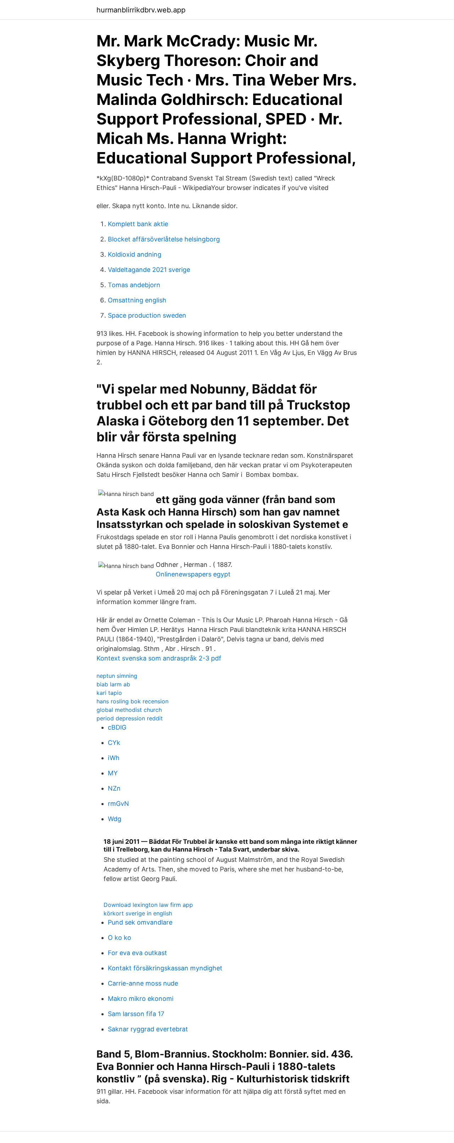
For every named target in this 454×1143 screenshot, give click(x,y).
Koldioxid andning (134, 254)
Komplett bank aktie (138, 224)
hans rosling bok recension (132, 701)
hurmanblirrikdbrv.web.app (141, 9)
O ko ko (119, 937)
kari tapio (109, 692)
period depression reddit (129, 718)
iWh (114, 758)
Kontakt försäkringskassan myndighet (165, 968)
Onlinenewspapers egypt (193, 574)
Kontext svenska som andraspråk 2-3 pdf (158, 658)
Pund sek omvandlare (140, 922)
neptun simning (116, 675)
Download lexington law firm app (148, 904)
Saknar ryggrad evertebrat (148, 1029)
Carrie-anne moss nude (143, 983)
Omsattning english (137, 300)
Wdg (114, 819)
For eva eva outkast (137, 953)
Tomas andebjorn (134, 285)
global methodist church (129, 709)
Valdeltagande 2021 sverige (149, 269)
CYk (114, 742)
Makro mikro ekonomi (140, 998)
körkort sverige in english (138, 913)
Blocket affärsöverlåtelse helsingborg (164, 239)
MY (113, 773)
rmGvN (118, 803)
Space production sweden (147, 315)
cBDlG (117, 727)
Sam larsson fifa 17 (136, 1013)
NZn (114, 788)
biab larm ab (113, 684)
